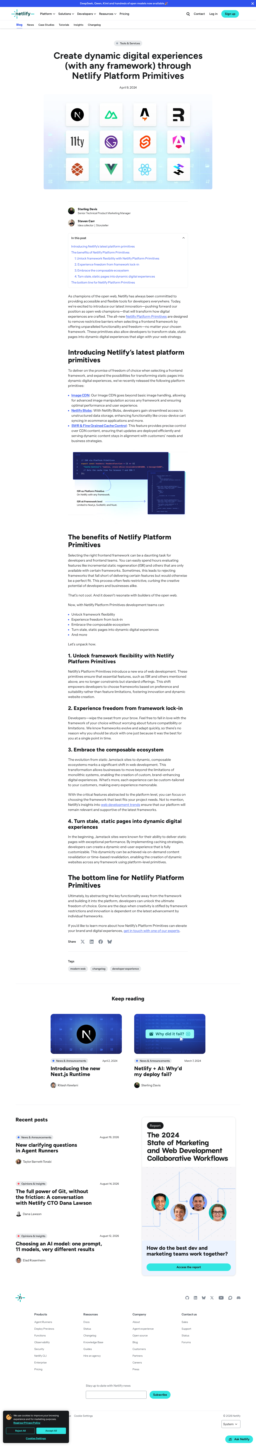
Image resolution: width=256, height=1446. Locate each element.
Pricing (124, 14)
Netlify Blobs (81, 410)
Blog (19, 24)
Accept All (51, 1430)
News (30, 24)
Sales (185, 1322)
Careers (137, 1362)
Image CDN (80, 395)
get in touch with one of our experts (152, 931)
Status (87, 1328)
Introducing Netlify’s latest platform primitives (103, 246)
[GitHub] (187, 1298)
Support (186, 1328)
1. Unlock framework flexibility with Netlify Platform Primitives (117, 258)
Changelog (94, 24)
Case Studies (46, 24)
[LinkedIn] (195, 1298)
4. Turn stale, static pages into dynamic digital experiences (115, 276)
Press (135, 1369)
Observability (42, 1342)
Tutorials (64, 24)
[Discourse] (230, 1298)
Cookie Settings (83, 1415)
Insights (78, 24)
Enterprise (40, 1362)
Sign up (230, 14)
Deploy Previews (44, 1328)
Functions (40, 1335)
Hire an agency (92, 1355)
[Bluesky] (204, 1298)
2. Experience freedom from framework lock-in (107, 264)
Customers (139, 1349)
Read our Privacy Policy (26, 1422)
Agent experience (143, 1328)
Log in (213, 14)
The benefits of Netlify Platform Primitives (100, 252)
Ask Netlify (241, 1439)
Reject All (20, 1430)
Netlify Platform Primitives (146, 316)
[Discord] (238, 1298)
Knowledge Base (93, 1342)
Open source (140, 1335)
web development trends (120, 805)
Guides (87, 1349)
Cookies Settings (36, 1438)
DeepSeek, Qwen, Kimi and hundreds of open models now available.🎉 (124, 3)
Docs (86, 1322)
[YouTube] (221, 1298)
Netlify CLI (40, 1355)
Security (39, 1349)
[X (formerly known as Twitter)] (212, 1298)
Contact (199, 14)
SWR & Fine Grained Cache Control (99, 426)
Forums (186, 1342)
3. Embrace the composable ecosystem (102, 270)
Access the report (189, 1267)
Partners (137, 1355)
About (136, 1322)
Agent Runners (43, 1322)
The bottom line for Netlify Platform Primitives (103, 282)
